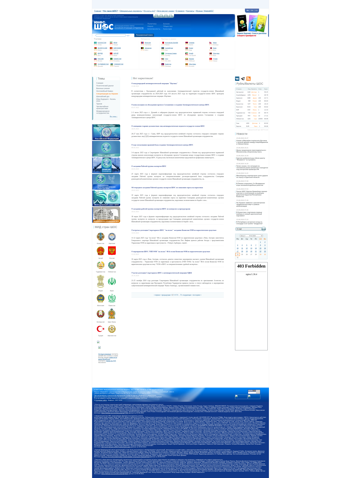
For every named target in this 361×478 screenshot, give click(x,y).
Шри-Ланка (192, 64)
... (179, 295)
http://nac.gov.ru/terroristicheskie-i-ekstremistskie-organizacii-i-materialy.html (125, 457)
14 (256, 248)
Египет (191, 48)
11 (242, 248)
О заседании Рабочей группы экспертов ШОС (148, 166)
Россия (101, 58)
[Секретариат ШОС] (106, 142)
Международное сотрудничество (103, 112)
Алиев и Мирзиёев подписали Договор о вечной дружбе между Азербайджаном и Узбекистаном (252, 142)
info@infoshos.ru (157, 389)
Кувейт (191, 53)
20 (251, 251)
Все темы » (113, 116)
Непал (215, 42)
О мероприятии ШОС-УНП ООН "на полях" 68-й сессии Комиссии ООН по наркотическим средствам (170, 252)
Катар (214, 48)
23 (265, 251)
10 (237, 248)
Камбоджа (168, 64)
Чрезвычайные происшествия (102, 107)
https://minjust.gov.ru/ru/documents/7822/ (114, 473)
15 (260, 248)
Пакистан (117, 58)
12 (247, 248)
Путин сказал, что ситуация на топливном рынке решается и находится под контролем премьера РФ (252, 167)
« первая (157, 295)
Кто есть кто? (149, 11)
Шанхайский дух (102, 96)
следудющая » (187, 295)
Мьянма (191, 58)
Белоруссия (102, 48)
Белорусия (100, 322)
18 (242, 251)
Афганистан (148, 48)
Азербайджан (169, 48)
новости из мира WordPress (107, 358)
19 (247, 251)
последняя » (197, 295)
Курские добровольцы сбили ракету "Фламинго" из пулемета (250, 159)
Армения (191, 42)
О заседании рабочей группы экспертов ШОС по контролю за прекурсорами (160, 209)
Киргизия (117, 48)
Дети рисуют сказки (165, 11)
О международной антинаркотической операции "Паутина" (154, 83)
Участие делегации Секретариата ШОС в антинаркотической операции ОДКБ (161, 273)
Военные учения (103, 88)
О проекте (180, 11)
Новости (241, 133)
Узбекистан (118, 64)
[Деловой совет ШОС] (106, 158)
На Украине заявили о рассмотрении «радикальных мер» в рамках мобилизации (250, 204)
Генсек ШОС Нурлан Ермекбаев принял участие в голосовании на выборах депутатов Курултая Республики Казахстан (251, 194)
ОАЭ (166, 58)
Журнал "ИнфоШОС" (205, 11)
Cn (256, 10)
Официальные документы (131, 11)
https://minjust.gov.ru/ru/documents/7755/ (114, 413)
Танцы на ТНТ (111, 361)
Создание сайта (101, 400)
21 (256, 251)
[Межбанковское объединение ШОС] (106, 208)
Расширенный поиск (144, 35)
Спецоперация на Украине (107, 94)
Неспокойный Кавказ (104, 91)
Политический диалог (105, 86)
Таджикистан (103, 64)
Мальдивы (216, 53)
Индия (100, 53)
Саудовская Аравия (171, 53)
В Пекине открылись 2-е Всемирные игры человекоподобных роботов (250, 184)
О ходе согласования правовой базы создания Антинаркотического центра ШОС (162, 145)
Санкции (99, 83)
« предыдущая (165, 295)
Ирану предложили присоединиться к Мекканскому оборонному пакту (251, 151)
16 (265, 248)
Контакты (190, 11)
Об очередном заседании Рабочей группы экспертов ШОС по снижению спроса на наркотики (167, 188)
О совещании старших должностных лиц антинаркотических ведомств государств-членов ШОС (168, 126)
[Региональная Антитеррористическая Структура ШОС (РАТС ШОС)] (106, 175)
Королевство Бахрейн (171, 42)
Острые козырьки (104, 354)
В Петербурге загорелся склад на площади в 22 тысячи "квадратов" (249, 222)
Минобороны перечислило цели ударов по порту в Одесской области (252, 176)
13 (251, 248)
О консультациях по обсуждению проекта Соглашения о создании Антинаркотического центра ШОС (170, 105)
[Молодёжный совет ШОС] (106, 191)
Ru (248, 10)
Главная (97, 11)
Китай (116, 53)
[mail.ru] (254, 390)
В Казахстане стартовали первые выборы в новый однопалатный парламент (249, 214)
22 (260, 251)
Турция (215, 58)
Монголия (148, 42)
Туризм (99, 104)
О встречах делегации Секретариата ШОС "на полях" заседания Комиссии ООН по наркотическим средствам (173, 230)
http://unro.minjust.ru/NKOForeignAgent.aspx (116, 447)
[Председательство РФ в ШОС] (106, 125)
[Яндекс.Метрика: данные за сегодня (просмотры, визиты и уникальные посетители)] (254, 397)
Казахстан (102, 42)
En (252, 10)
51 (181, 295)
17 (237, 251)
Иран (115, 42)
